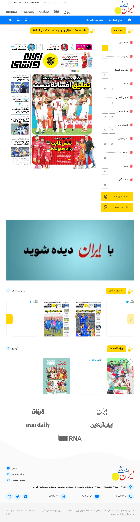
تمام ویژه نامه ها (94, 20)
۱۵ (105, 171)
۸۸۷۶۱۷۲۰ (121, 496)
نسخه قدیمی (14, 3)
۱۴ (105, 158)
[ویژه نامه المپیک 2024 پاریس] (120, 378)
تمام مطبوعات (32, 3)
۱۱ (112, 130)
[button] (9, 319)
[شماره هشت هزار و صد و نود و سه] (56, 320)
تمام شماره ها (115, 20)
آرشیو (15, 468)
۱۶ (105, 185)
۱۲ (105, 144)
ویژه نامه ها (18, 474)
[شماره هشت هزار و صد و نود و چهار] (88, 320)
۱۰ (105, 130)
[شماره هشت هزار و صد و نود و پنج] (130, 302)
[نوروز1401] (95, 360)
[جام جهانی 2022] (56, 377)
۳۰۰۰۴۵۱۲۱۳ (87, 496)
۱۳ (112, 144)
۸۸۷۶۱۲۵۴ (53, 496)
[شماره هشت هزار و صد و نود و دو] (34, 302)
